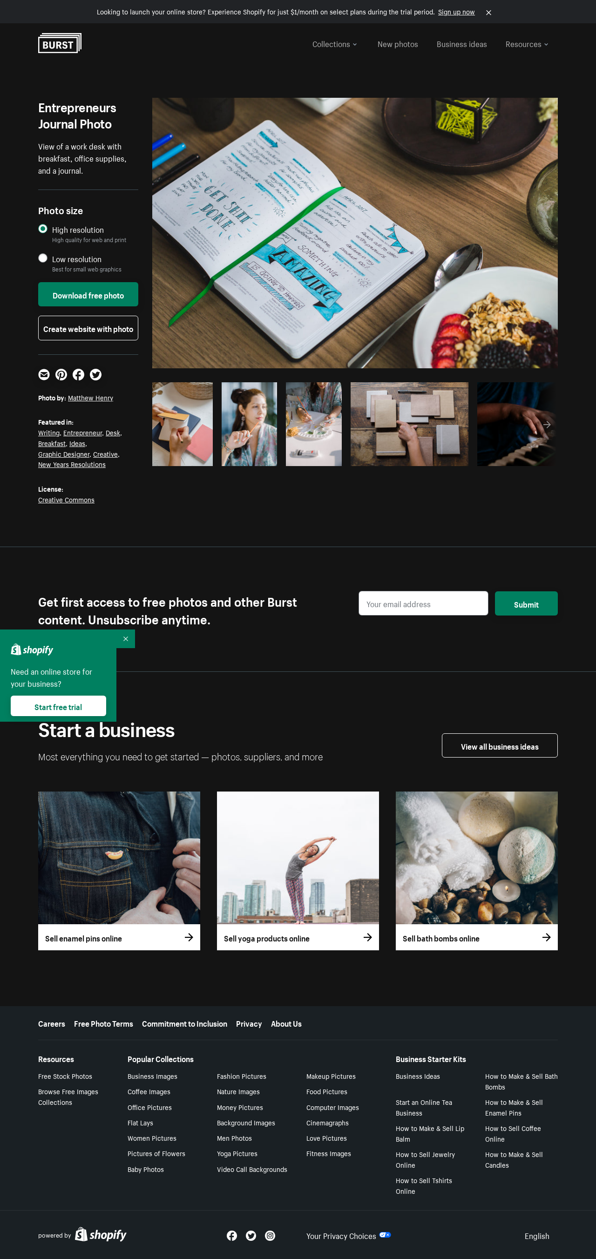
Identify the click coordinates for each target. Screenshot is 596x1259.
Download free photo (88, 294)
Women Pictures (152, 1137)
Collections (331, 43)
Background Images (246, 1122)
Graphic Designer (63, 453)
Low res (187, 456)
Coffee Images (149, 1091)
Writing (49, 432)
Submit (526, 603)
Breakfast (52, 443)
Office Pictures (150, 1107)
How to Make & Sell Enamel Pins (514, 1107)
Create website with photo (88, 328)
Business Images (152, 1075)
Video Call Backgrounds (252, 1169)
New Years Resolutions (72, 464)
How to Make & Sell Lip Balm (430, 1133)
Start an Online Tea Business (424, 1107)
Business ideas (462, 43)
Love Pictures (326, 1137)
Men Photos (234, 1137)
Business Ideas (418, 1075)
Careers (51, 1022)
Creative (105, 453)
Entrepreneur (82, 432)
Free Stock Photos (65, 1075)
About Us (286, 1022)
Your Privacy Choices (341, 1235)
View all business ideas (500, 745)
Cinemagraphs (327, 1122)
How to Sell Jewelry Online (425, 1159)
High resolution (78, 229)
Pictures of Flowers (156, 1153)
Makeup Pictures (331, 1075)
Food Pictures (326, 1091)
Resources (524, 43)
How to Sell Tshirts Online (424, 1185)
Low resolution (77, 258)
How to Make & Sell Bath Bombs (521, 1080)
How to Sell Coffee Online (513, 1133)
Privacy (249, 1022)
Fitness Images (328, 1153)
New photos (398, 43)
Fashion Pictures (241, 1075)
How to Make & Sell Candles (514, 1159)
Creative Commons (66, 499)
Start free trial (58, 706)
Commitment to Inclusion (184, 1022)
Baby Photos (146, 1169)
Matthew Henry (90, 397)
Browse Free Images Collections (68, 1096)
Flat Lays (140, 1122)
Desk (113, 432)
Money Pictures (240, 1107)
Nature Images (238, 1091)
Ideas (77, 443)
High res (404, 456)
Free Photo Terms (103, 1022)
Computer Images (332, 1107)
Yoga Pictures (237, 1153)
